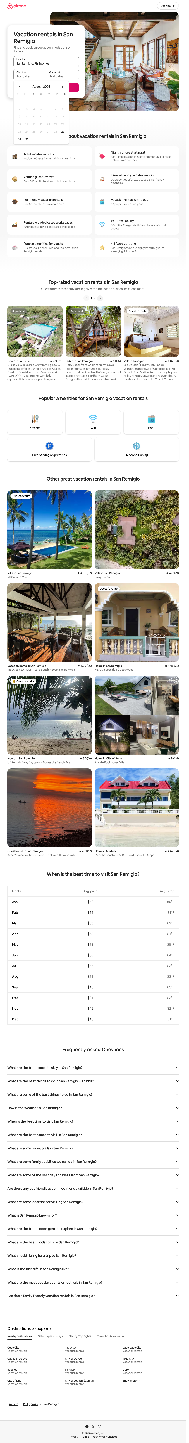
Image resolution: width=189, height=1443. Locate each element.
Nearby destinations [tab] (19, 1336)
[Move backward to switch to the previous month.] (20, 87)
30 (19, 139)
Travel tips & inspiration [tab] (111, 1336)
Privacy (73, 1436)
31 (26, 139)
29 (62, 131)
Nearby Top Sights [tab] (80, 1336)
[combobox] (46, 63)
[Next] (100, 298)
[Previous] (86, 298)
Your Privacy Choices (104, 1436)
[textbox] (29, 76)
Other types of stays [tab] (50, 1336)
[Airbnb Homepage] (16, 6)
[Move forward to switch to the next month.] (62, 87)
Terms (85, 1436)
